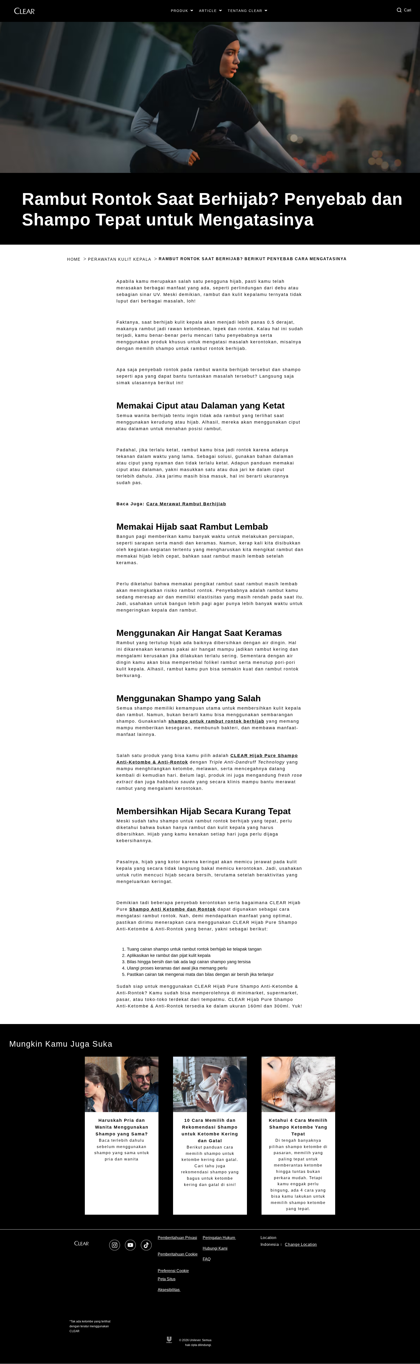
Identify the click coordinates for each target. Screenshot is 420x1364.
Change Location (301, 1244)
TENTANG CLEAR (245, 11)
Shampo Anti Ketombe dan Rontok (172, 909)
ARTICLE (208, 11)
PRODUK (179, 11)
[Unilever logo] (169, 1339)
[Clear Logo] (81, 1243)
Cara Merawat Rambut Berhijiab (186, 503)
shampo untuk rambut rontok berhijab (216, 721)
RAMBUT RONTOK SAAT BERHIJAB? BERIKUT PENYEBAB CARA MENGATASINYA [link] (253, 259)
